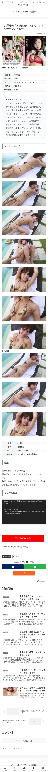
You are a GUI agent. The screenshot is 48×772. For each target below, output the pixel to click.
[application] (24, 512)
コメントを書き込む (24, 741)
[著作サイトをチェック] (13, 566)
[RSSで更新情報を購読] (24, 573)
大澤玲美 (8, 556)
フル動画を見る (23, 538)
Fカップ (17, 556)
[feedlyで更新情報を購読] (35, 566)
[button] (43, 479)
